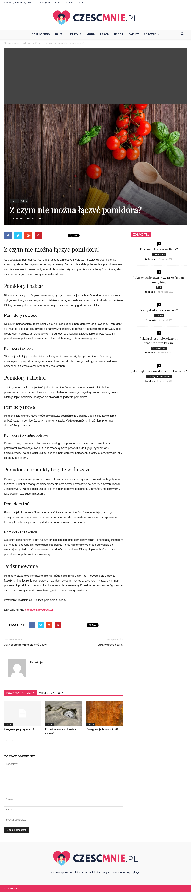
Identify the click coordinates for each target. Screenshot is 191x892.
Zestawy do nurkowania (159, 376)
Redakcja (36, 662)
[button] (182, 34)
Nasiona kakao (159, 348)
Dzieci (59, 34)
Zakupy (134, 34)
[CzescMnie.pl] (95, 17)
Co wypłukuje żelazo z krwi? (102, 729)
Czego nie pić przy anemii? (19, 729)
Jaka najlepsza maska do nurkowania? (159, 371)
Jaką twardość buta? (110, 644)
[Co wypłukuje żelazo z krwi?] (104, 713)
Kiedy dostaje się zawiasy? (159, 310)
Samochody (159, 254)
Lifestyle (74, 34)
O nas (58, 2)
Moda (91, 34)
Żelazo (24, 201)
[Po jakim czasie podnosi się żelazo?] (63, 713)
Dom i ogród (41, 34)
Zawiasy (159, 315)
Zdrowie (150, 34)
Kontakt (80, 2)
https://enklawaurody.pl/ (39, 609)
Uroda (118, 34)
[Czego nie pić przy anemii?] (22, 713)
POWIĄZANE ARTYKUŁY (20, 692)
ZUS (159, 287)
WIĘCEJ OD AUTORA (51, 692)
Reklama (68, 2)
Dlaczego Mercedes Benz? (159, 249)
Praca (104, 34)
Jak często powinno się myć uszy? (25, 644)
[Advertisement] (95, 76)
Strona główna (44, 2)
